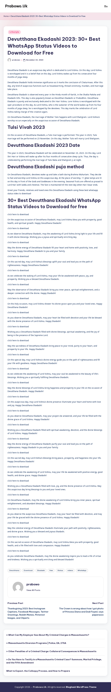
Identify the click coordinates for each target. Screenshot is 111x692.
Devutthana (14, 570)
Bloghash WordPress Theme (81, 687)
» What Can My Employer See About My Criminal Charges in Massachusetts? (47, 635)
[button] (33, 590)
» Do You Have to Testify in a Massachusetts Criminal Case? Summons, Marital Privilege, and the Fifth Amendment (54, 661)
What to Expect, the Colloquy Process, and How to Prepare (38, 671)
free (51, 570)
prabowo (32, 584)
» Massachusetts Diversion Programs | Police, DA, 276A (36, 643)
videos (70, 570)
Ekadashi (41, 570)
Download (28, 570)
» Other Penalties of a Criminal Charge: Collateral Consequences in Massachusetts (51, 651)
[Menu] (105, 6)
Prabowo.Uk (16, 6)
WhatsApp (82, 570)
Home (6, 16)
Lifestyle (14, 32)
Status (60, 570)
